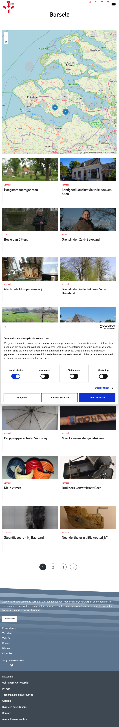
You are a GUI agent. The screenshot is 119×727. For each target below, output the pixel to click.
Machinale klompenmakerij (23, 289)
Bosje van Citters (16, 240)
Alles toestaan (97, 397)
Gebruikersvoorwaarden (15, 683)
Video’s (6, 638)
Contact (6, 713)
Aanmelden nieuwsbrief (15, 719)
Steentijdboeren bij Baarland (24, 538)
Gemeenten (10, 619)
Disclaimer (8, 676)
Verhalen (6, 633)
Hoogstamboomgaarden (21, 190)
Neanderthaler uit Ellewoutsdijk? (85, 538)
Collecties (7, 653)
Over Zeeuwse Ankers (14, 707)
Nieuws (6, 648)
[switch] (44, 376)
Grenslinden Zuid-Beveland (81, 240)
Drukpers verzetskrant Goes (81, 488)
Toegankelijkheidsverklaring (17, 695)
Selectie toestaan (59, 397)
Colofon (6, 701)
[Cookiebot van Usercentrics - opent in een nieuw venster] (101, 327)
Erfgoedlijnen (9, 628)
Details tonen (102, 387)
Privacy (6, 689)
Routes (5, 643)
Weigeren (22, 397)
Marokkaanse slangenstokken (83, 438)
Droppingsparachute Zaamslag (25, 438)
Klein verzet (12, 488)
